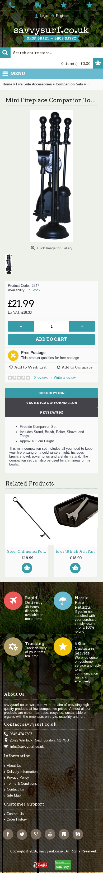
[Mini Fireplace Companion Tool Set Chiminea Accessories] (10, 262)
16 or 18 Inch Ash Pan (75, 551)
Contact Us (15, 789)
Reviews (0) (51, 412)
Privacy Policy (18, 777)
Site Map (14, 795)
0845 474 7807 (21, 734)
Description (52, 393)
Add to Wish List (30, 367)
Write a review (65, 378)
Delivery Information (22, 772)
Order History (17, 819)
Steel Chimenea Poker (27, 551)
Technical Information (51, 403)
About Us (14, 766)
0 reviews (41, 378)
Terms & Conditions (22, 783)
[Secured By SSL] (40, 863)
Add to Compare (77, 367)
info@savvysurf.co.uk (27, 747)
